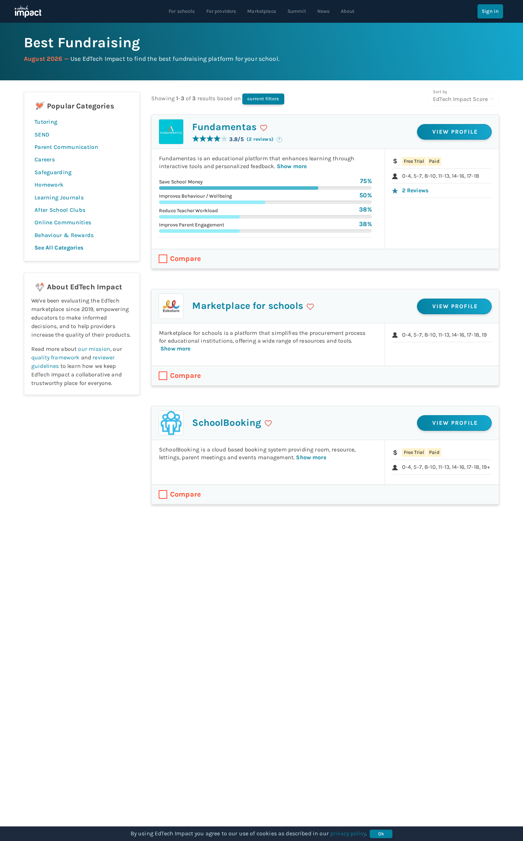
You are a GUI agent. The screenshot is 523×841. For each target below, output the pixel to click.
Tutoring (46, 121)
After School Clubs (60, 210)
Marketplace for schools (247, 305)
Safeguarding (53, 172)
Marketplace (261, 11)
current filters (263, 98)
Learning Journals (59, 197)
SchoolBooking (226, 422)
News (323, 11)
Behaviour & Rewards (64, 235)
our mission (94, 348)
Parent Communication (66, 147)
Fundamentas (224, 127)
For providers (221, 11)
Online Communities (63, 222)
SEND (42, 134)
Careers (45, 159)
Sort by (440, 91)
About (347, 11)
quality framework (55, 357)
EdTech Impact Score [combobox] (460, 99)
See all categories (59, 247)
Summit (296, 11)
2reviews (415, 190)
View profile (455, 131)
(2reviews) (260, 139)
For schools (182, 11)
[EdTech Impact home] (28, 11)
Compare (185, 259)
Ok (381, 833)
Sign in (490, 11)
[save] (264, 128)
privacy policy (348, 833)
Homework (49, 184)
